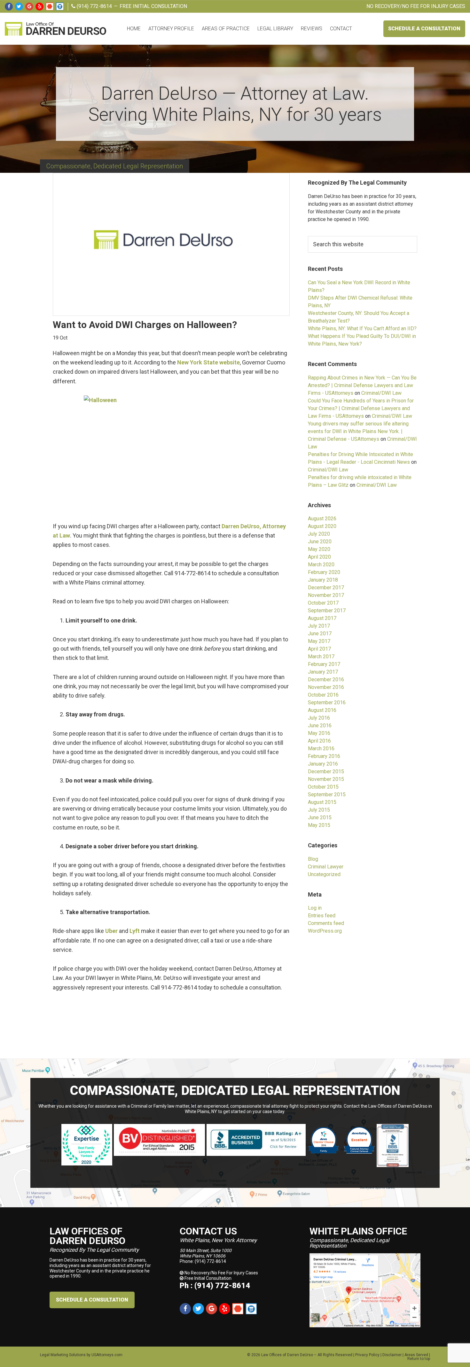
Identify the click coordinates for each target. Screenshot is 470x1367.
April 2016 (319, 741)
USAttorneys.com (106, 1355)
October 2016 (323, 695)
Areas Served (416, 1355)
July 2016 (319, 718)
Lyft (134, 931)
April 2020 (319, 557)
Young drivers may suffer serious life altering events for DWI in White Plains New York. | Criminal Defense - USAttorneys (358, 431)
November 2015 (326, 779)
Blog (313, 859)
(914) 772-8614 (93, 6)
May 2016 (319, 733)
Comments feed (326, 923)
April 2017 (319, 649)
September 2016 (327, 702)
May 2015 (319, 825)
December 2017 (326, 587)
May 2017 (319, 641)
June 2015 (320, 817)
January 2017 (323, 672)
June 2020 (320, 541)
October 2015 (323, 787)
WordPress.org (325, 931)
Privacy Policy (367, 1355)
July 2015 (319, 810)
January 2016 (323, 764)
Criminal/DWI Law (381, 393)
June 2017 (320, 633)
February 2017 (324, 664)
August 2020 (322, 526)
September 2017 (327, 610)
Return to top (418, 1358)
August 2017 (322, 618)
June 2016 (320, 725)
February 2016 (324, 756)
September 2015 (327, 794)
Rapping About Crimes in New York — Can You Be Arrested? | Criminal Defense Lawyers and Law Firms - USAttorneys (362, 385)
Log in (315, 908)
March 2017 (321, 656)
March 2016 (321, 748)
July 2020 (319, 534)
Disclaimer (392, 1355)
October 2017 (323, 603)
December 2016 (326, 679)
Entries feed (321, 916)
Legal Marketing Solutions (63, 1355)
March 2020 (321, 564)
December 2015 (326, 771)
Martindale (49, 6)
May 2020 (319, 549)
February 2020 (324, 572)
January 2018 (323, 580)
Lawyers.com (60, 6)
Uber (111, 931)
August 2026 (322, 518)
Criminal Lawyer (325, 867)
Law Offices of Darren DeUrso (287, 1355)
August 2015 (322, 802)
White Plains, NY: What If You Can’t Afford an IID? (362, 328)
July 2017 (319, 626)
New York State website (208, 362)
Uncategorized (324, 874)
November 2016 (326, 687)
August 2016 (322, 710)
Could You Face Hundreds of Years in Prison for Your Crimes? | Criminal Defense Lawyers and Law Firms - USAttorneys (361, 408)
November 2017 (326, 595)
